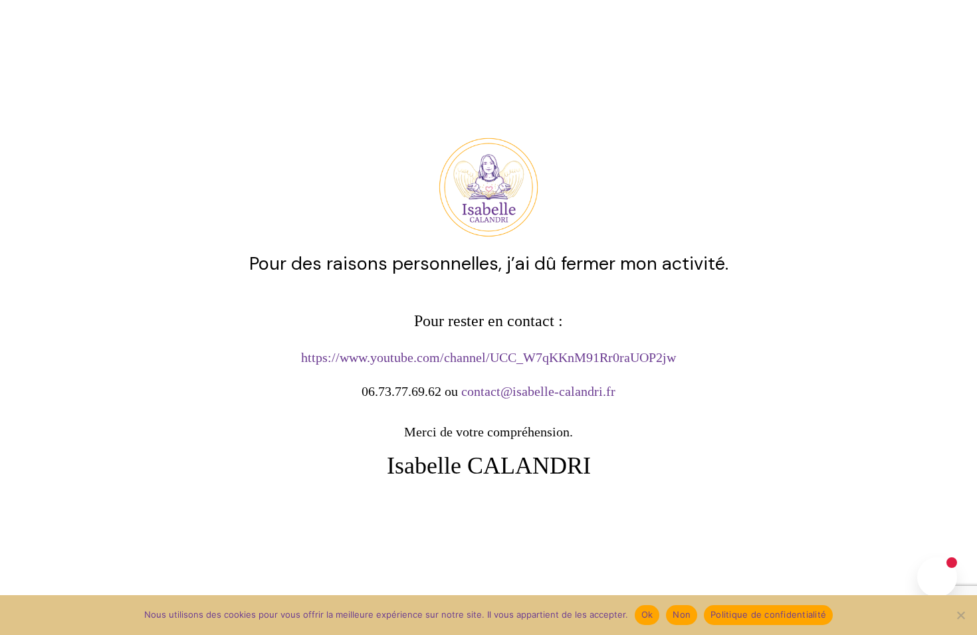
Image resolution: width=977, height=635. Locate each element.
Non (682, 614)
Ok (647, 614)
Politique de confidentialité (768, 614)
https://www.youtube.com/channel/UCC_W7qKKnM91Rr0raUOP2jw (488, 357)
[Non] (960, 615)
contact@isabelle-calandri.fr (538, 391)
